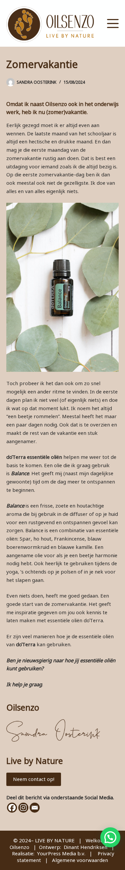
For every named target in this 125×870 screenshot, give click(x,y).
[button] (110, 837)
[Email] (35, 808)
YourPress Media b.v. (61, 853)
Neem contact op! (33, 779)
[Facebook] (12, 808)
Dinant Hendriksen (85, 847)
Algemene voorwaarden (80, 860)
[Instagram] (23, 808)
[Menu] (113, 23)
